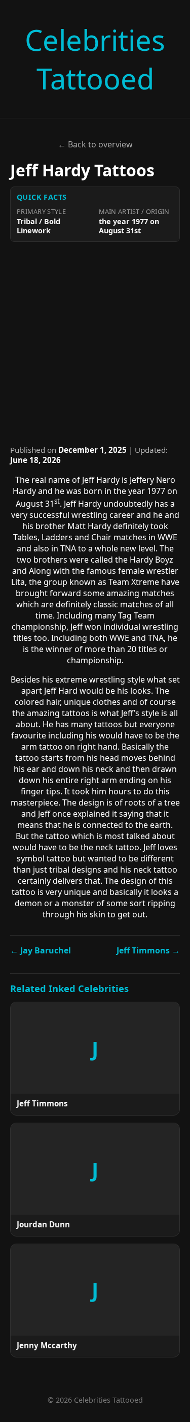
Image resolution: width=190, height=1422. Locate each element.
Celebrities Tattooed (95, 59)
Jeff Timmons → (148, 950)
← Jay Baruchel (40, 950)
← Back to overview (95, 144)
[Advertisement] (95, 343)
